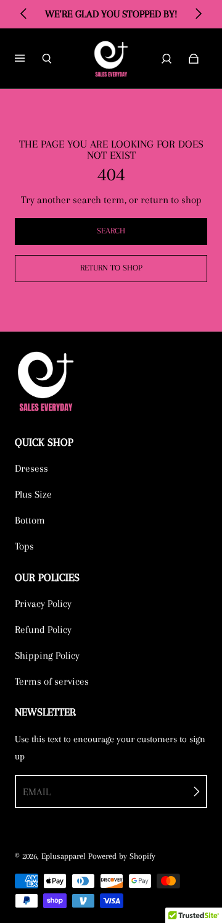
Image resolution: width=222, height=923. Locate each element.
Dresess (31, 468)
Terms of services (52, 681)
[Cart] (193, 58)
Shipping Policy (47, 655)
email (37, 792)
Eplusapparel (63, 856)
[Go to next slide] (198, 13)
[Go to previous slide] (24, 13)
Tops (24, 546)
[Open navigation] (28, 58)
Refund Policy (43, 629)
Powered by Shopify (121, 856)
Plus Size (33, 494)
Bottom (30, 520)
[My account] (166, 58)
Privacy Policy (43, 603)
